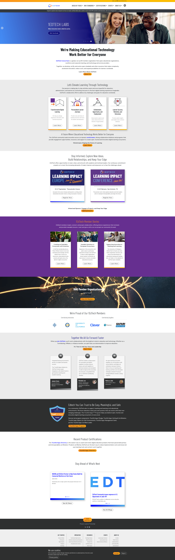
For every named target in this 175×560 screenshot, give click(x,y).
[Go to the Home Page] (54, 5)
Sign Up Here (122, 10)
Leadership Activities (115, 541)
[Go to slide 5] (91, 41)
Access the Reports (56, 36)
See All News (67, 503)
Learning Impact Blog (115, 543)
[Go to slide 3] (87, 41)
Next (172, 28)
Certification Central (89, 543)
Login (115, 1)
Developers (62, 543)
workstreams (91, 137)
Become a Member (61, 538)
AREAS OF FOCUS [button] (77, 6)
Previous (2, 28)
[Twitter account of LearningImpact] (87, 527)
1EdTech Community (89, 539)
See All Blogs (107, 510)
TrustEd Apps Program (92, 413)
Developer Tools (89, 541)
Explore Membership (122, 1)
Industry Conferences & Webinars (102, 541)
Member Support (89, 545)
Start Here (87, 349)
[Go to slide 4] (89, 41)
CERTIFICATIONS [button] (101, 6)
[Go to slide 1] (83, 41)
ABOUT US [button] (118, 6)
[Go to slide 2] (85, 41)
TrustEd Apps (62, 545)
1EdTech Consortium (62, 61)
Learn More (57, 125)
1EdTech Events (87, 211)
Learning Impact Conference (102, 538)
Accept (116, 553)
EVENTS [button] (110, 6)
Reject (124, 553)
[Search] (125, 5)
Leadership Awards (116, 545)
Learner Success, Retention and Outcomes (75, 541)
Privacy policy (53, 557)
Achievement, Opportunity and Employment (75, 539)
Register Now (67, 198)
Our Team (117, 538)
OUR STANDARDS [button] (89, 6)
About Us (87, 74)
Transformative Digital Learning (76, 538)
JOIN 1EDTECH (87, 519)
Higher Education (61, 541)
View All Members (87, 299)
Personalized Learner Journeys (76, 543)
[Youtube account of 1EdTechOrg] (89, 527)
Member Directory (115, 539)
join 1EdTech (61, 341)
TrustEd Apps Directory (59, 443)
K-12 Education (62, 539)
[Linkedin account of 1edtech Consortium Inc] (85, 527)
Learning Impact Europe (103, 539)
